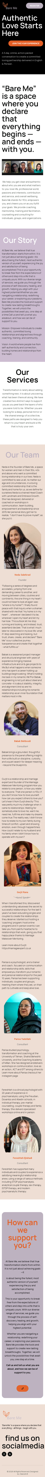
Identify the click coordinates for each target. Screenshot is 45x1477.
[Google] (10, 1454)
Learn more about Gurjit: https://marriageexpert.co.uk (16, 947)
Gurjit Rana (22, 892)
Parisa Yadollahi (22, 1039)
